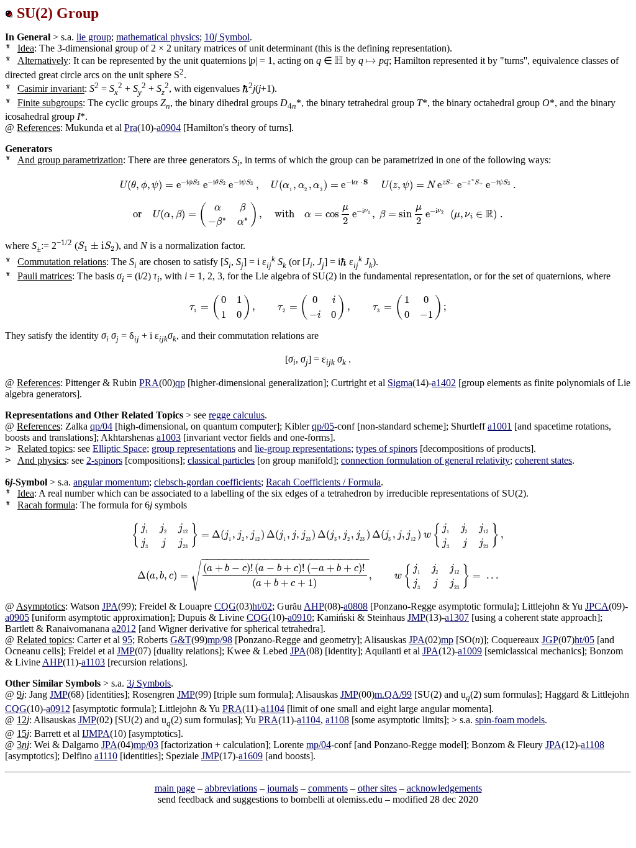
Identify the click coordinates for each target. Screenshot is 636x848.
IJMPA (96, 733)
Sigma (400, 382)
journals (282, 788)
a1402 (444, 382)
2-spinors (104, 460)
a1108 (337, 720)
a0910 (300, 617)
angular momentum (111, 482)
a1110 (105, 756)
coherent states (543, 460)
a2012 (124, 628)
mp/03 (146, 744)
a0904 (169, 127)
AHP (314, 606)
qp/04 (101, 426)
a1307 (457, 617)
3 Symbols (149, 683)
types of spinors (386, 448)
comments (328, 788)
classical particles (221, 460)
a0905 (17, 617)
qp (180, 382)
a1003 (169, 437)
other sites (377, 788)
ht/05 (584, 639)
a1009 (470, 651)
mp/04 (318, 744)
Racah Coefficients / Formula (323, 482)
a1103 (93, 662)
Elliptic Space (120, 448)
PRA (149, 382)
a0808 (355, 606)
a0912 (58, 708)
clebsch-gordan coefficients (207, 482)
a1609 (250, 756)
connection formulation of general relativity (425, 460)
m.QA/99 (393, 694)
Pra (130, 127)
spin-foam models (510, 720)
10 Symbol (227, 37)
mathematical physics (157, 37)
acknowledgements (444, 788)
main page (175, 788)
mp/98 (219, 639)
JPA (110, 606)
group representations (193, 448)
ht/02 (262, 606)
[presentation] (339, 60)
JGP (550, 639)
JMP (416, 617)
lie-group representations (303, 448)
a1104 (272, 708)
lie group (93, 37)
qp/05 (323, 426)
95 (127, 639)
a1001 (500, 426)
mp (447, 639)
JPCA (597, 606)
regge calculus (237, 415)
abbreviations (231, 788)
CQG (225, 606)
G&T (180, 639)
